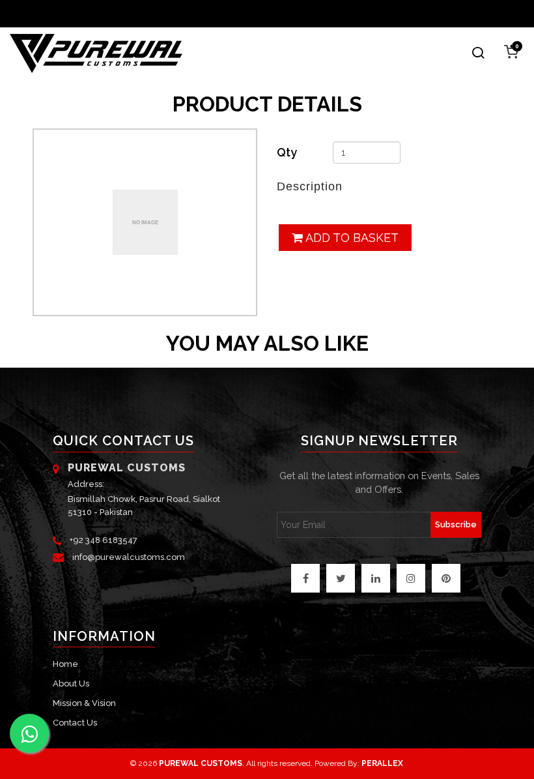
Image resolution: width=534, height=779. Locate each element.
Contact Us (75, 723)
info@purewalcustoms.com (128, 557)
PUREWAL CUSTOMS (200, 763)
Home (65, 664)
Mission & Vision (84, 703)
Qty (287, 152)
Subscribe (456, 524)
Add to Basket (351, 237)
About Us (71, 683)
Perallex (382, 763)
